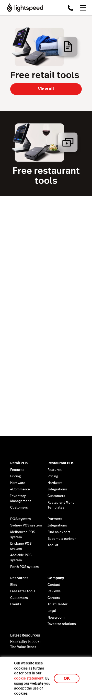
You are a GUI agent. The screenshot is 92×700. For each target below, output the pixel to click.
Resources (19, 577)
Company (56, 577)
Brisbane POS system (20, 546)
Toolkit (53, 545)
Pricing (15, 476)
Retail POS (19, 463)
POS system (20, 518)
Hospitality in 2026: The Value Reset (25, 644)
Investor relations (62, 624)
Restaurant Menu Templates (61, 505)
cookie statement (28, 678)
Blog (13, 585)
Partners (55, 518)
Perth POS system (24, 567)
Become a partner (62, 538)
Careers (54, 598)
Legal (52, 611)
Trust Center (57, 604)
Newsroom (56, 617)
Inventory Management (20, 498)
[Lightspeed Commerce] (23, 7)
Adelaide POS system (20, 558)
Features (17, 470)
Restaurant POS (61, 463)
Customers (19, 507)
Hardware (17, 483)
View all (46, 89)
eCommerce (20, 489)
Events (15, 604)
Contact (54, 585)
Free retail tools (22, 591)
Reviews (54, 591)
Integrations (57, 489)
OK (67, 678)
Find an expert (59, 532)
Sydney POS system (26, 525)
